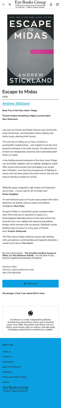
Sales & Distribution (11, 366)
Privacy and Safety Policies (14, 376)
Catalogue (7, 371)
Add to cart (32, 283)
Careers (5, 382)
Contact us (7, 356)
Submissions (8, 361)
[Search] (10, 4)
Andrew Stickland (16, 103)
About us (6, 351)
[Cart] (57, 4)
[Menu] (3, 4)
